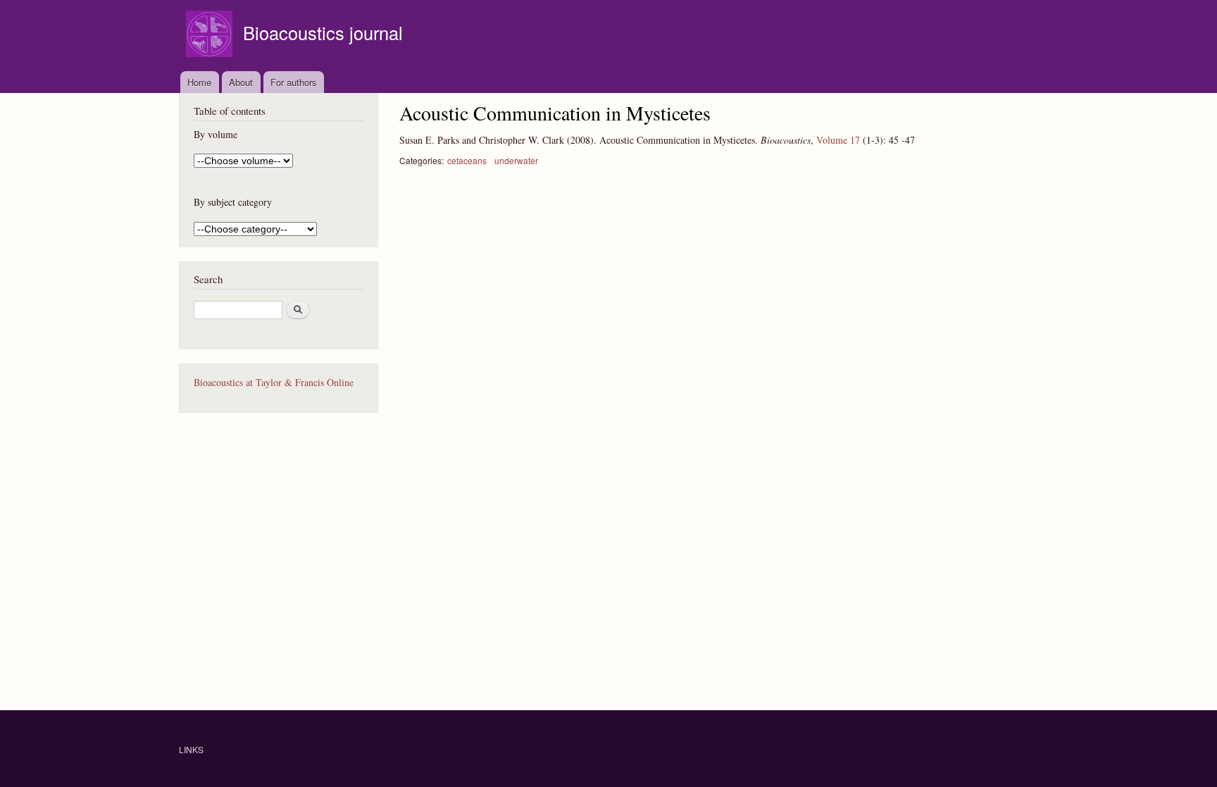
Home (199, 82)
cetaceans (467, 160)
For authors (293, 82)
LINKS (191, 749)
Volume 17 (838, 140)
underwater (516, 160)
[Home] (211, 35)
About (241, 82)
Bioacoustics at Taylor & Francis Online (274, 382)
